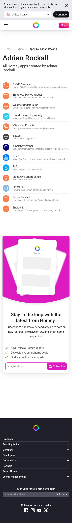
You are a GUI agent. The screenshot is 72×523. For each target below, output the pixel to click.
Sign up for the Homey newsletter (36, 488)
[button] (27, 14)
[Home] (36, 25)
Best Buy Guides (12, 444)
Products (8, 439)
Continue (61, 14)
